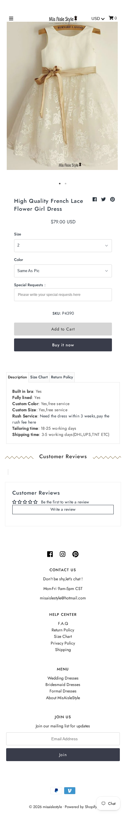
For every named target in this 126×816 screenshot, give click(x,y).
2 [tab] (66, 184)
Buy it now (63, 345)
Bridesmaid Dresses (62, 684)
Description (17, 377)
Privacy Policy (63, 643)
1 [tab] (60, 184)
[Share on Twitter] (104, 199)
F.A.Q (63, 623)
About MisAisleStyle (63, 698)
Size (17, 234)
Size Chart (39, 377)
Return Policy (62, 377)
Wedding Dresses (63, 678)
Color (18, 259)
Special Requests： (30, 285)
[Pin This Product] (112, 199)
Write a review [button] (63, 509)
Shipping (63, 650)
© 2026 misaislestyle (45, 807)
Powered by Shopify (81, 807)
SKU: (56, 313)
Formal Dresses (63, 691)
